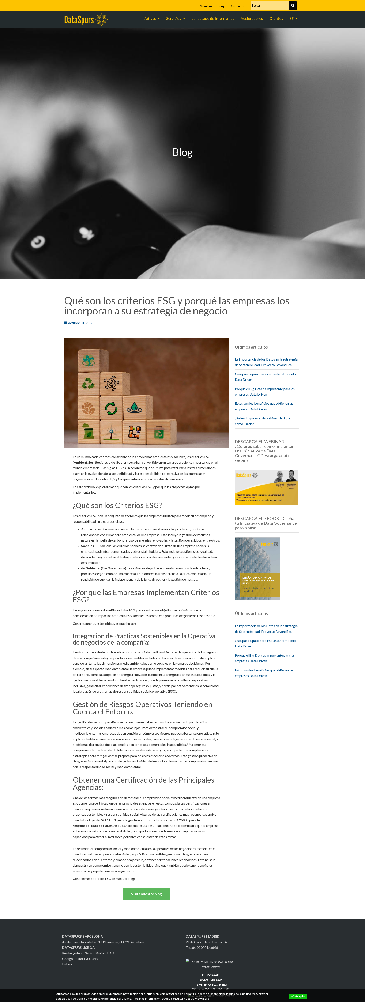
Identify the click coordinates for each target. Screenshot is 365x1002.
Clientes (276, 18)
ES (291, 18)
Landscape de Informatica (212, 18)
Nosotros (206, 6)
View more (202, 998)
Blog (222, 6)
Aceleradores (252, 18)
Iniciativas (147, 18)
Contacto (237, 6)
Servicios (173, 18)
